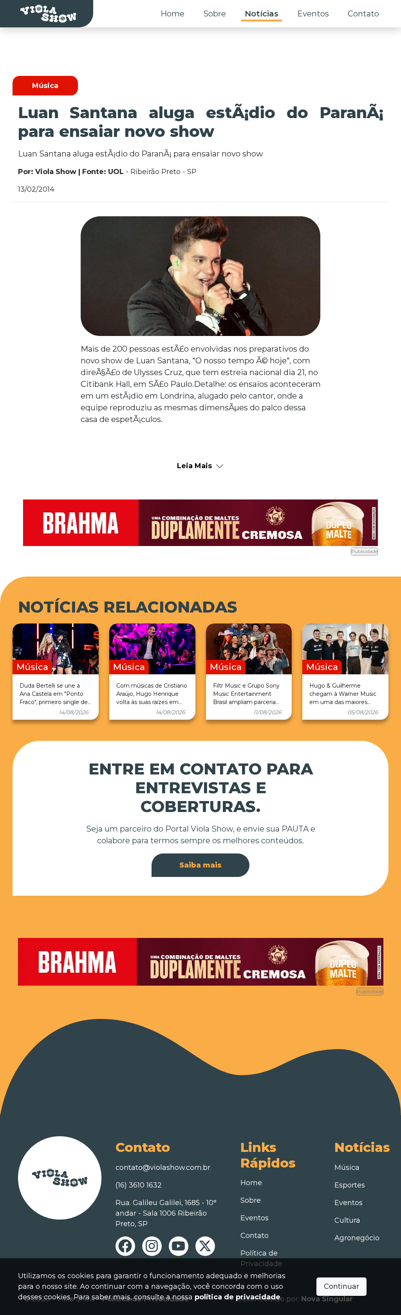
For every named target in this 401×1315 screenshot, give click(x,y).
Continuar (341, 1286)
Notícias (261, 13)
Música (346, 1167)
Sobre (214, 13)
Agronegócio (356, 1238)
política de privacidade (237, 1297)
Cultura (347, 1220)
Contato (363, 13)
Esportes (349, 1185)
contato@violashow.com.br (163, 1167)
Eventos (313, 13)
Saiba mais (200, 865)
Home (172, 13)
